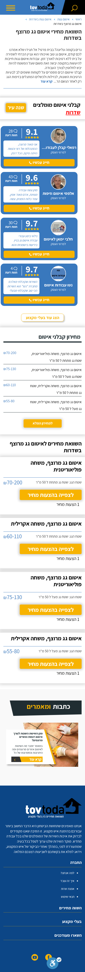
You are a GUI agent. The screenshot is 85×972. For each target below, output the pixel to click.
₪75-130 (9, 369)
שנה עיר (16, 107)
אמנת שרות (67, 889)
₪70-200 (9, 352)
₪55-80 (9, 401)
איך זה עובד (67, 881)
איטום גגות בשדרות (40, 19)
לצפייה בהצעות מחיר (51, 494)
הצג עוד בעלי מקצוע (42, 317)
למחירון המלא (43, 423)
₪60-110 (9, 385)
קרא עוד (46, 81)
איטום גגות (63, 19)
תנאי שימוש (67, 897)
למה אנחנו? (67, 873)
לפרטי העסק (58, 152)
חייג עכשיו (40, 162)
